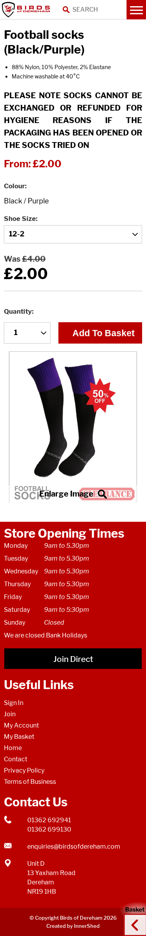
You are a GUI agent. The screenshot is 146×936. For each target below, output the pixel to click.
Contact (15, 759)
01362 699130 (49, 829)
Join (10, 714)
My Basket (19, 736)
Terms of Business (30, 781)
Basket (132, 918)
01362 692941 (49, 820)
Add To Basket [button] (103, 333)
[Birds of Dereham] (27, 9)
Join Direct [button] (73, 659)
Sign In (13, 703)
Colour (14, 186)
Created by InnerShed (73, 926)
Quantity (18, 311)
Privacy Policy (24, 770)
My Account (21, 725)
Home (13, 748)
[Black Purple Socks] (73, 427)
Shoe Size (20, 218)
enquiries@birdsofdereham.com (73, 846)
